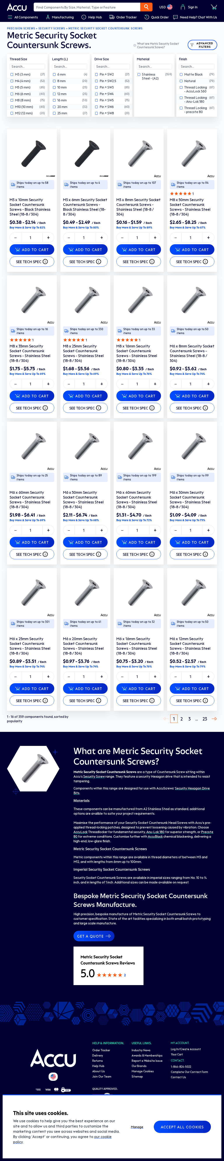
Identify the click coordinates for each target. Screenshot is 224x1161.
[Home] (53, 1058)
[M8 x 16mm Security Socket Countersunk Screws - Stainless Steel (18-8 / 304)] (139, 300)
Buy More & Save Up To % (27, 227)
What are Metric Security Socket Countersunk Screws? (158, 45)
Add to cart (35, 249)
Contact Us (178, 1077)
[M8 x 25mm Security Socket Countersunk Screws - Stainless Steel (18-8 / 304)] (85, 300)
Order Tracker (101, 1050)
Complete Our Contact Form (189, 1071)
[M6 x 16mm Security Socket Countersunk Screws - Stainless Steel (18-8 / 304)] (139, 593)
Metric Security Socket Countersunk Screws (105, 28)
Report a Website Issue (147, 1060)
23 (205, 718)
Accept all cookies (182, 1127)
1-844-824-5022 (181, 1066)
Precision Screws (21, 28)
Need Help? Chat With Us (198, 17)
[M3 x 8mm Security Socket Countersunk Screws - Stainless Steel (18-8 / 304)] (139, 154)
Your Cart (177, 1054)
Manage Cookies (143, 1071)
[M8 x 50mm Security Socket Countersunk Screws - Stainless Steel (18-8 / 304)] (192, 154)
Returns (97, 1060)
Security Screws (51, 28)
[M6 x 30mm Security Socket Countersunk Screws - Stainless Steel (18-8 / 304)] (192, 447)
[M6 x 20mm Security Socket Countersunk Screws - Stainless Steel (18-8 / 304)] (85, 593)
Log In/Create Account (186, 1049)
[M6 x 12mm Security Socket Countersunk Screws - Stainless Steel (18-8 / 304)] (192, 593)
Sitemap (137, 1076)
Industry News (141, 1050)
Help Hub (98, 1065)
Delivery (97, 1055)
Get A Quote (90, 936)
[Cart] (214, 7)
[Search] (146, 7)
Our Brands (139, 1065)
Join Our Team (101, 1076)
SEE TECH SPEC (28, 261)
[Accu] (17, 7)
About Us (98, 1071)
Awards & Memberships (147, 1055)
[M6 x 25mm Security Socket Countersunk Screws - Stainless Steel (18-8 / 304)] (32, 593)
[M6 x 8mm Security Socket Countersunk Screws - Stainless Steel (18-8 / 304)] (192, 300)
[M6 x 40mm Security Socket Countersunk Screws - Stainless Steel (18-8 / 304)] (139, 447)
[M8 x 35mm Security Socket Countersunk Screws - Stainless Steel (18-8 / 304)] (32, 300)
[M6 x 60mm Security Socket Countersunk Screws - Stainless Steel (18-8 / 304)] (32, 447)
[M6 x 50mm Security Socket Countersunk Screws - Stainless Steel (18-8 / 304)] (85, 447)
